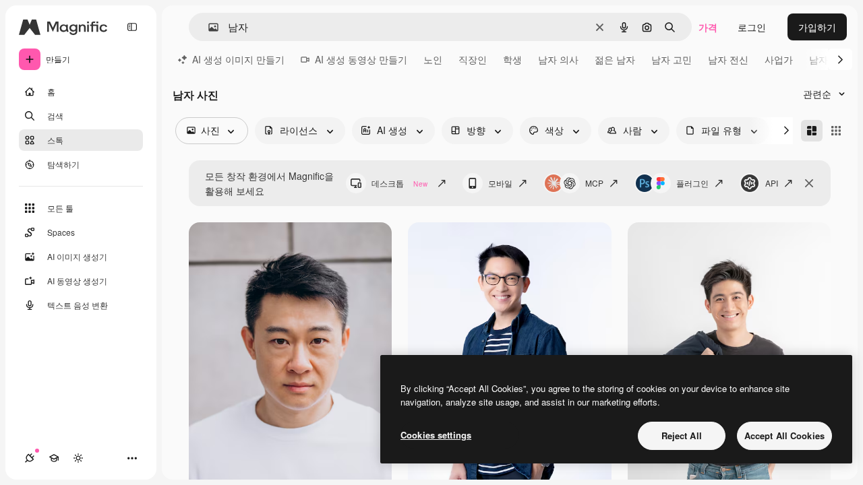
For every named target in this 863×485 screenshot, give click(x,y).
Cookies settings (435, 434)
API (771, 183)
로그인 (752, 27)
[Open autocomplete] (208, 27)
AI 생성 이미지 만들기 (238, 59)
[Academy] (54, 458)
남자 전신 (728, 59)
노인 (432, 59)
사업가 (779, 59)
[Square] (836, 130)
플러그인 (692, 183)
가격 (707, 27)
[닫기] (809, 183)
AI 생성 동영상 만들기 (361, 59)
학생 (512, 59)
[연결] (29, 458)
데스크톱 (399, 183)
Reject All (681, 435)
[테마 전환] (78, 458)
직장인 (472, 59)
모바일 (500, 183)
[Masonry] (812, 130)
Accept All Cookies (784, 435)
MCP (594, 183)
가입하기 (817, 27)
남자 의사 (558, 59)
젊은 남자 (615, 59)
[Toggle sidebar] (132, 27)
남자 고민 (671, 59)
